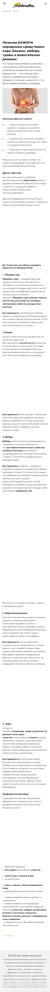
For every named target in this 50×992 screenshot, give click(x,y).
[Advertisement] (25, 26)
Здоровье (6, 11)
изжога (10, 935)
